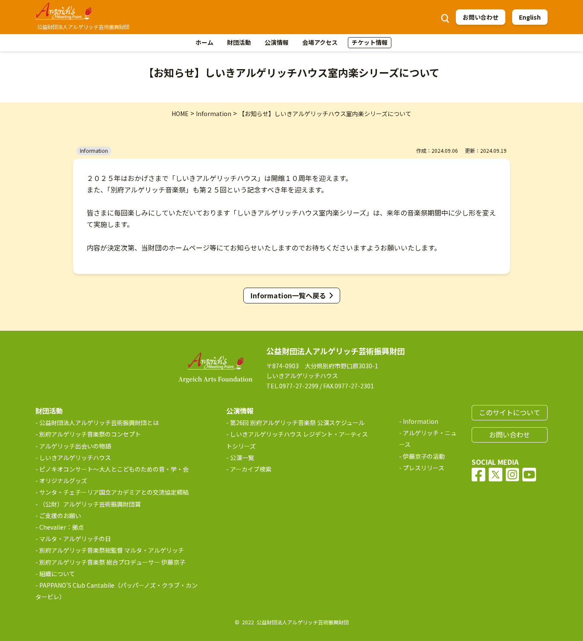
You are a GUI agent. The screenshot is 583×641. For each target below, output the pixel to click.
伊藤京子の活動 (424, 456)
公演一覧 (242, 457)
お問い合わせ (480, 17)
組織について (57, 573)
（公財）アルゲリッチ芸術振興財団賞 (90, 504)
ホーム (204, 42)
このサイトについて (509, 412)
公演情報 (277, 42)
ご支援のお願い (60, 515)
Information (420, 421)
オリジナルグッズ (63, 480)
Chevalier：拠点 (61, 527)
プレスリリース (423, 467)
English (530, 17)
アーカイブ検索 (250, 469)
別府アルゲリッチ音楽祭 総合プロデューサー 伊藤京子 (112, 562)
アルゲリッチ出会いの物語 (75, 446)
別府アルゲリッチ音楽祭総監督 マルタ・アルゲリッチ (111, 550)
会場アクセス (320, 42)
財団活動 (239, 42)
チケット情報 (370, 42)
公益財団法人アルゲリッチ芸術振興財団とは (99, 422)
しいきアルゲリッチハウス (75, 457)
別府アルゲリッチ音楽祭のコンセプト (90, 434)
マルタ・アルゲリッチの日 (75, 538)
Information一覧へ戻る (288, 295)
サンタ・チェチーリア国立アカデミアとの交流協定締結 (114, 492)
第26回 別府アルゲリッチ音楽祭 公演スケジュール (297, 422)
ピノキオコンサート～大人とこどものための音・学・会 (114, 469)
